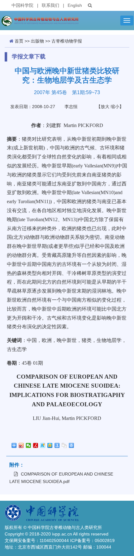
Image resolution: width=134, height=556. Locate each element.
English (75, 5)
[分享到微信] (28, 445)
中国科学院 (22, 5)
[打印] (71, 445)
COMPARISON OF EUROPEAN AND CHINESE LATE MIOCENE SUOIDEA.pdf (61, 478)
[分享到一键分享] (57, 445)
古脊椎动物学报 (66, 41)
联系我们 (50, 5)
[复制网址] (64, 445)
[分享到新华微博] (42, 445)
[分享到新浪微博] (21, 445)
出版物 (37, 41)
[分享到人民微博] (35, 445)
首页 (19, 41)
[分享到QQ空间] (50, 445)
